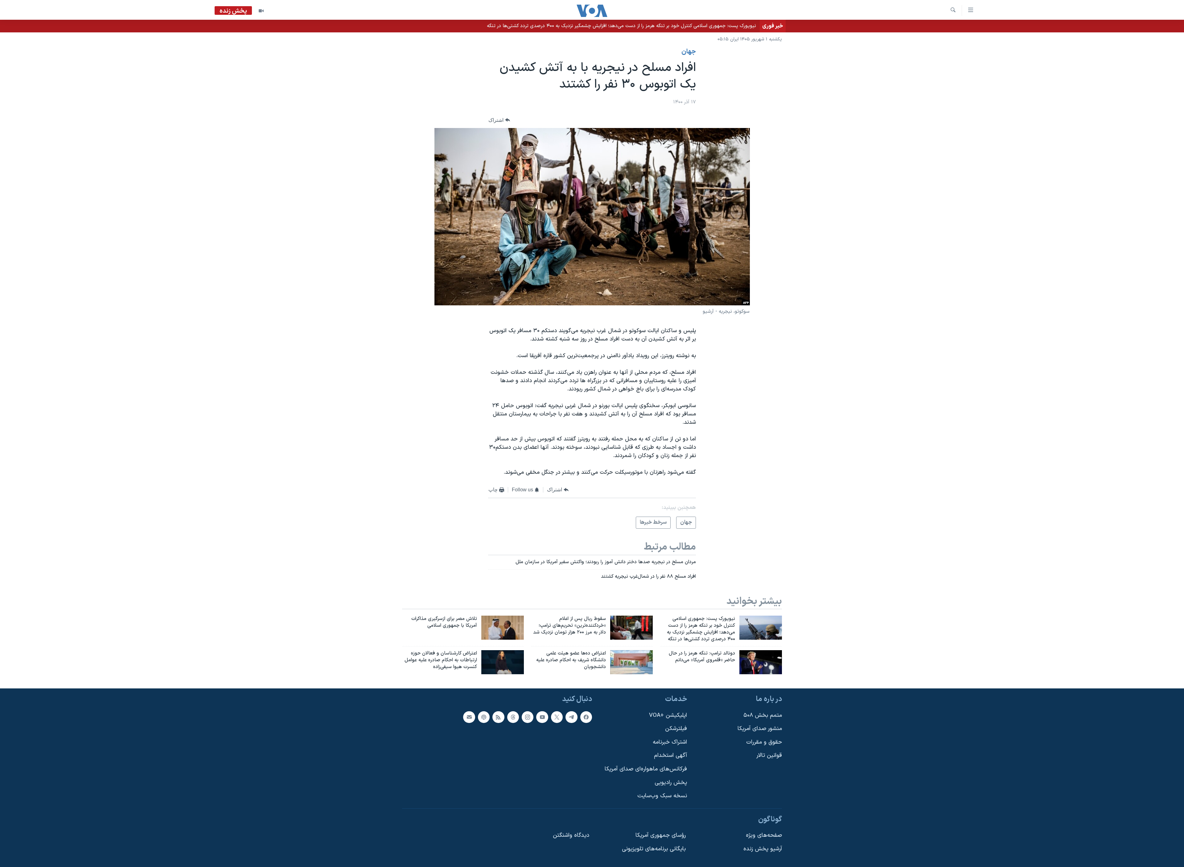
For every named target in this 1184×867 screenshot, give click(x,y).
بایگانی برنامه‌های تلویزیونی (654, 849)
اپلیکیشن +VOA (668, 715)
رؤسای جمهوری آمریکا (660, 835)
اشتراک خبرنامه (670, 742)
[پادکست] (484, 717)
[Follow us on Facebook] (586, 717)
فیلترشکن (676, 729)
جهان (688, 52)
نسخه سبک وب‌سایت (662, 796)
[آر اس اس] (498, 717)
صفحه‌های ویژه (764, 835)
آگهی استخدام (670, 755)
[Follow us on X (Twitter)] (557, 717)
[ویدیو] (261, 10)
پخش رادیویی (671, 782)
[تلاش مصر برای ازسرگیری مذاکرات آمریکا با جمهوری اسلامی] (502, 628)
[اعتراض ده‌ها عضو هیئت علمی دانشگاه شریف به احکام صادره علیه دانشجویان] (631, 662)
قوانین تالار (769, 755)
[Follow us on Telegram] (571, 717)
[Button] (499, 120)
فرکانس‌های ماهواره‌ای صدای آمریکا (646, 769)
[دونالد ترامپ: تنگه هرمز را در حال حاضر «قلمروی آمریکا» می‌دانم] (760, 662)
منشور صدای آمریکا (760, 729)
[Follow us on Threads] (513, 717)
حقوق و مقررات (764, 742)
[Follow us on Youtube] (542, 717)
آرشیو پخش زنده (762, 849)
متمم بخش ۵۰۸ (762, 715)
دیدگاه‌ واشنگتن (571, 835)
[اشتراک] (469, 717)
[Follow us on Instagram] (527, 717)
